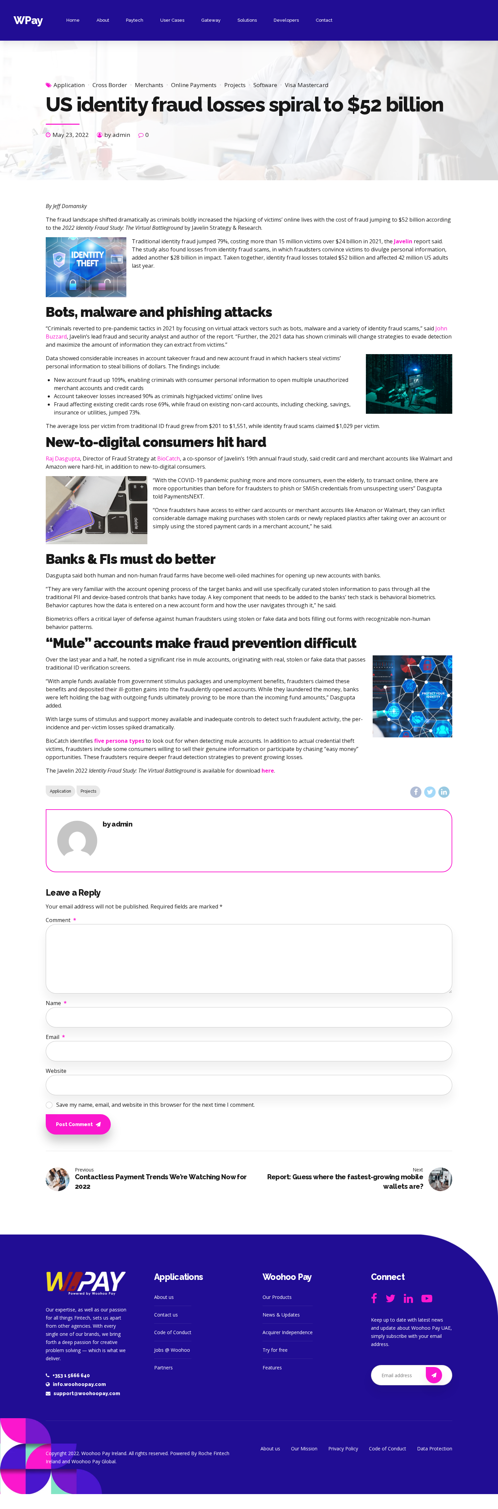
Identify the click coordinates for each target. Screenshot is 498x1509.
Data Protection (434, 1448)
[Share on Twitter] (429, 792)
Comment (61, 920)
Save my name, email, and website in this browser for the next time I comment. (155, 1104)
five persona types (119, 741)
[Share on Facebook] (415, 792)
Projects (235, 84)
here (268, 770)
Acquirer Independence (288, 1332)
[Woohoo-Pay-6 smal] (86, 1283)
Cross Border (109, 84)
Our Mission (304, 1448)
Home (73, 20)
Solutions (247, 20)
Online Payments (193, 84)
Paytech (134, 20)
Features (272, 1367)
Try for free (275, 1350)
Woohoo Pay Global (93, 1461)
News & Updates (281, 1314)
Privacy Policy (343, 1448)
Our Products (277, 1297)
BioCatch (168, 458)
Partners (163, 1367)
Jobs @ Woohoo (172, 1350)
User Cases (172, 20)
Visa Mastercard (307, 84)
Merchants (149, 84)
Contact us (166, 1314)
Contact (324, 20)
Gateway (211, 20)
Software (265, 84)
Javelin (403, 241)
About (103, 20)
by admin (117, 135)
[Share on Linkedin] (444, 792)
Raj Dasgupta (63, 458)
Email (55, 1037)
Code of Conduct (172, 1332)
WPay (28, 20)
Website (56, 1071)
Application (69, 84)
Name (56, 1003)
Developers (286, 20)
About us (164, 1297)
